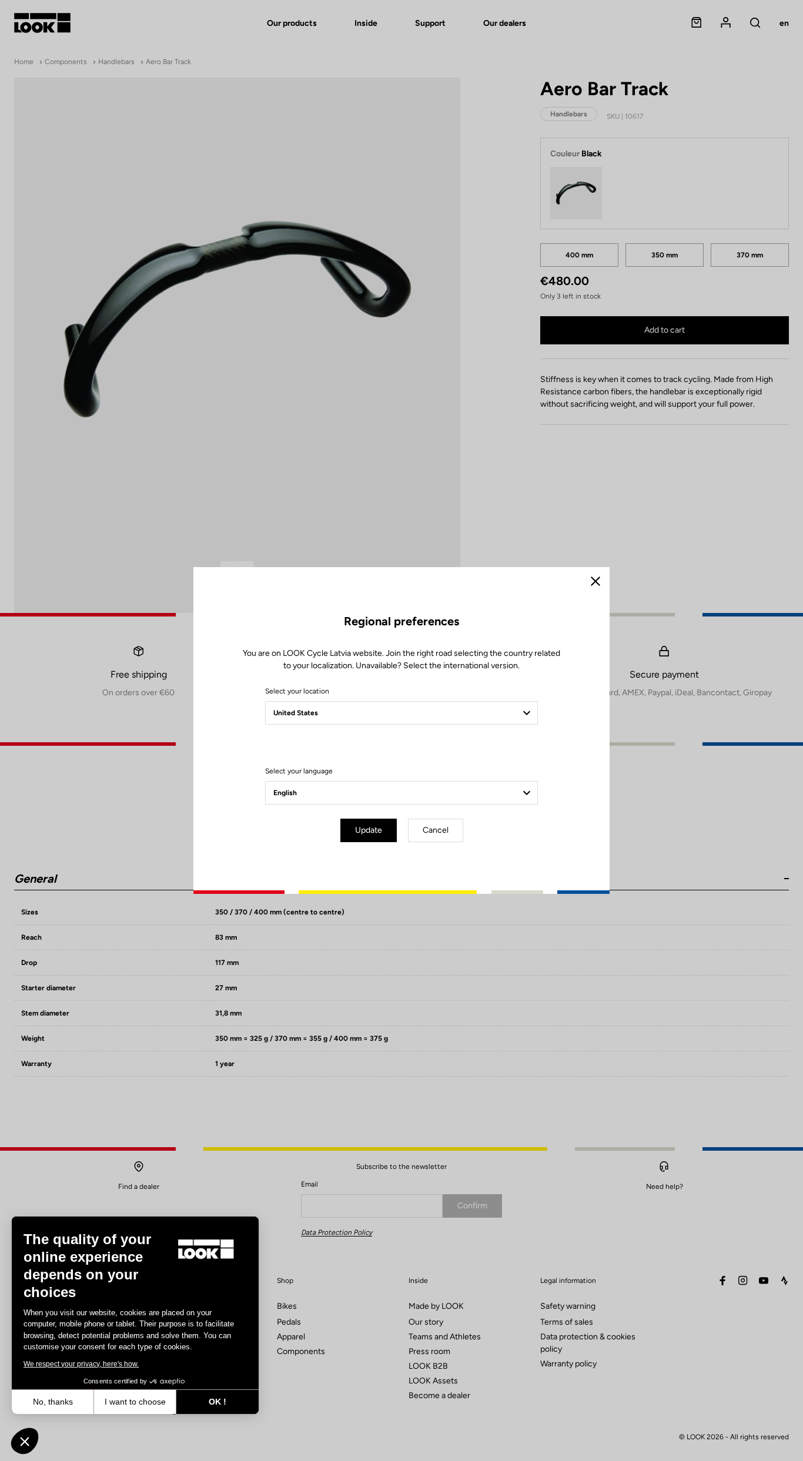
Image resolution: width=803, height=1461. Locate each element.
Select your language (299, 771)
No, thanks (53, 1401)
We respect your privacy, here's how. (81, 1364)
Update (368, 830)
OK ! (217, 1401)
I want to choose (135, 1401)
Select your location (297, 691)
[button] (25, 1441)
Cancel (436, 830)
